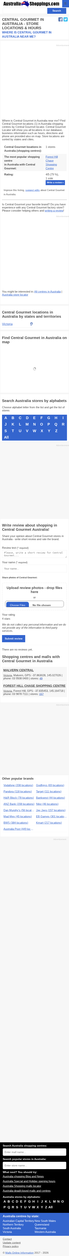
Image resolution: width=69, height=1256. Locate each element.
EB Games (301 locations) (51, 816)
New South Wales (45, 1220)
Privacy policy (11, 1246)
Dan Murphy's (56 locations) (19, 810)
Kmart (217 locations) (49, 822)
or (34, 592)
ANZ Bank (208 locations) (18, 804)
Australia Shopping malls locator (22, 1185)
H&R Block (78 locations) (18, 797)
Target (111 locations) (48, 791)
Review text (15, 547)
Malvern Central (18, 670)
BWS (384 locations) (15, 822)
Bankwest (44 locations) (50, 797)
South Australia (12, 1228)
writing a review (54, 210)
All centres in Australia (47, 291)
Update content (12, 1242)
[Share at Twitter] (65, 19)
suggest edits (32, 190)
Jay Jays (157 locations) (51, 810)
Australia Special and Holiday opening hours (29, 1181)
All (6, 437)
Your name (14, 562)
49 (41, 678)
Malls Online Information (19, 1252)
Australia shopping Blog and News (23, 1176)
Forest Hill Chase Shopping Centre (34, 686)
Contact (7, 1239)
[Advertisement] (34, 81)
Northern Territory (13, 1224)
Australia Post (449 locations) (19, 828)
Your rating (8, 614)
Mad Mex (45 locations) (17, 816)
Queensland (42, 1224)
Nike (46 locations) (47, 804)
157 (41, 694)
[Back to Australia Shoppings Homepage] (31, 4)
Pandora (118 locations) (17, 791)
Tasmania (40, 1228)
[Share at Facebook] (60, 19)
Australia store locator (15, 294)
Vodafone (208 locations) (18, 785)
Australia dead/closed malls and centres (27, 1190)
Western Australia (45, 1231)
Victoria (7, 675)
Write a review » (55, 182)
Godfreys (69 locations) (50, 785)
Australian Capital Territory (18, 1220)
